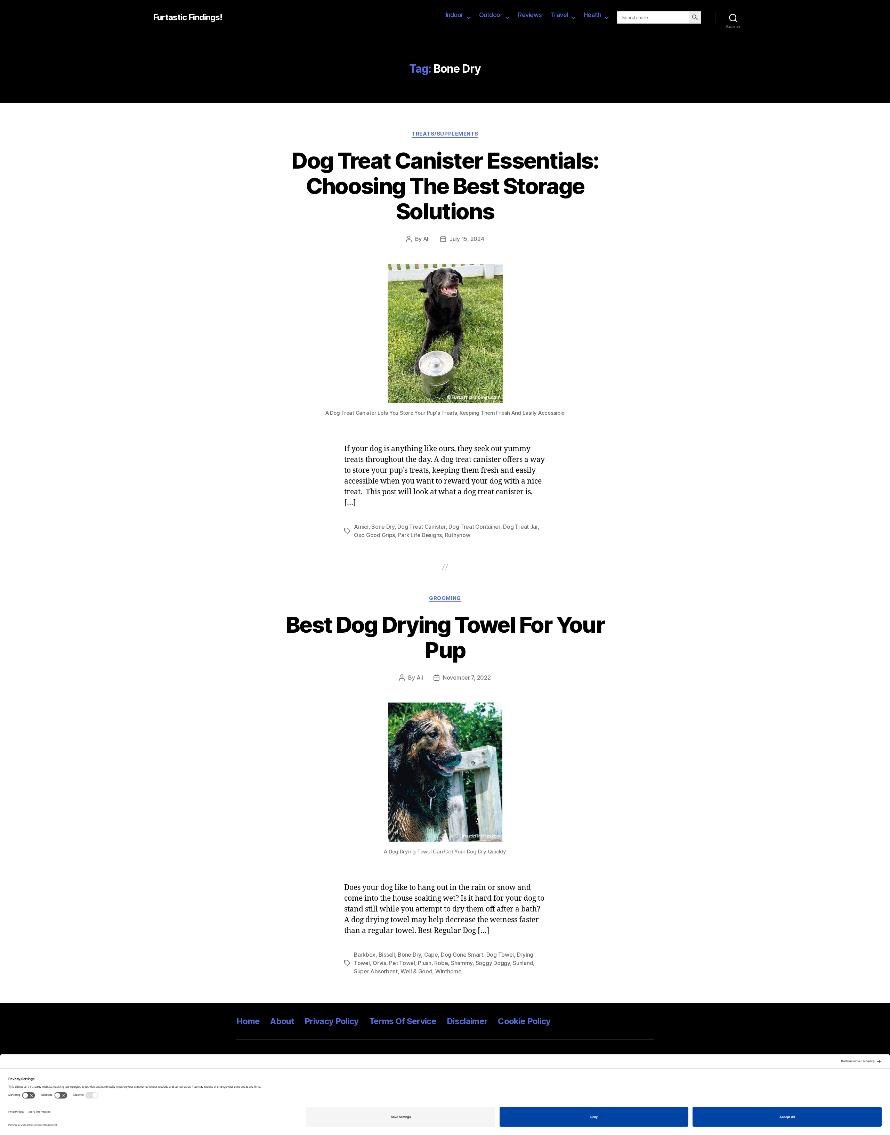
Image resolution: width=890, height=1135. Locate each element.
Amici (361, 526)
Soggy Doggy (493, 962)
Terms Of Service (402, 1021)
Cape (431, 954)
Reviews (530, 14)
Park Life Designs (420, 535)
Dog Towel (500, 954)
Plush (424, 962)
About (282, 1021)
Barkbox (364, 954)
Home (248, 1021)
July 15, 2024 (467, 238)
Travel (559, 14)
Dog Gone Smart (462, 954)
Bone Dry (383, 526)
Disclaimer (467, 1021)
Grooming (445, 598)
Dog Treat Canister (421, 526)
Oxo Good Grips (374, 535)
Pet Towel (402, 962)
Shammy (461, 962)
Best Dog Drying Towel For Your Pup (445, 637)
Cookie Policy (524, 1021)
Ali (426, 238)
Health (592, 14)
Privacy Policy (332, 1021)
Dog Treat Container (474, 526)
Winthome (448, 971)
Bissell (387, 954)
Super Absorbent (376, 971)
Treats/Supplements (445, 134)
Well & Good (416, 971)
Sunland (523, 962)
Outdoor (491, 14)
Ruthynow (457, 535)
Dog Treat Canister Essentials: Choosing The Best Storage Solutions (444, 186)
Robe (441, 962)
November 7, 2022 (467, 677)
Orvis (379, 962)
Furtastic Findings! (187, 17)
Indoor (454, 14)
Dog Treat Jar (520, 526)
